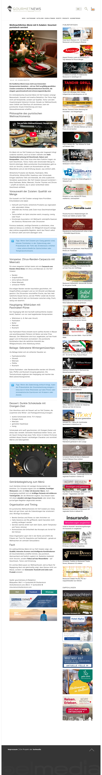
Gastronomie (30, 18)
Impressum (13, 749)
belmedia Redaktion (23, 80)
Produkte (65, 18)
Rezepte (58, 18)
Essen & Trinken (50, 18)
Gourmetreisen (75, 18)
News (24, 18)
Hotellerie (40, 18)
